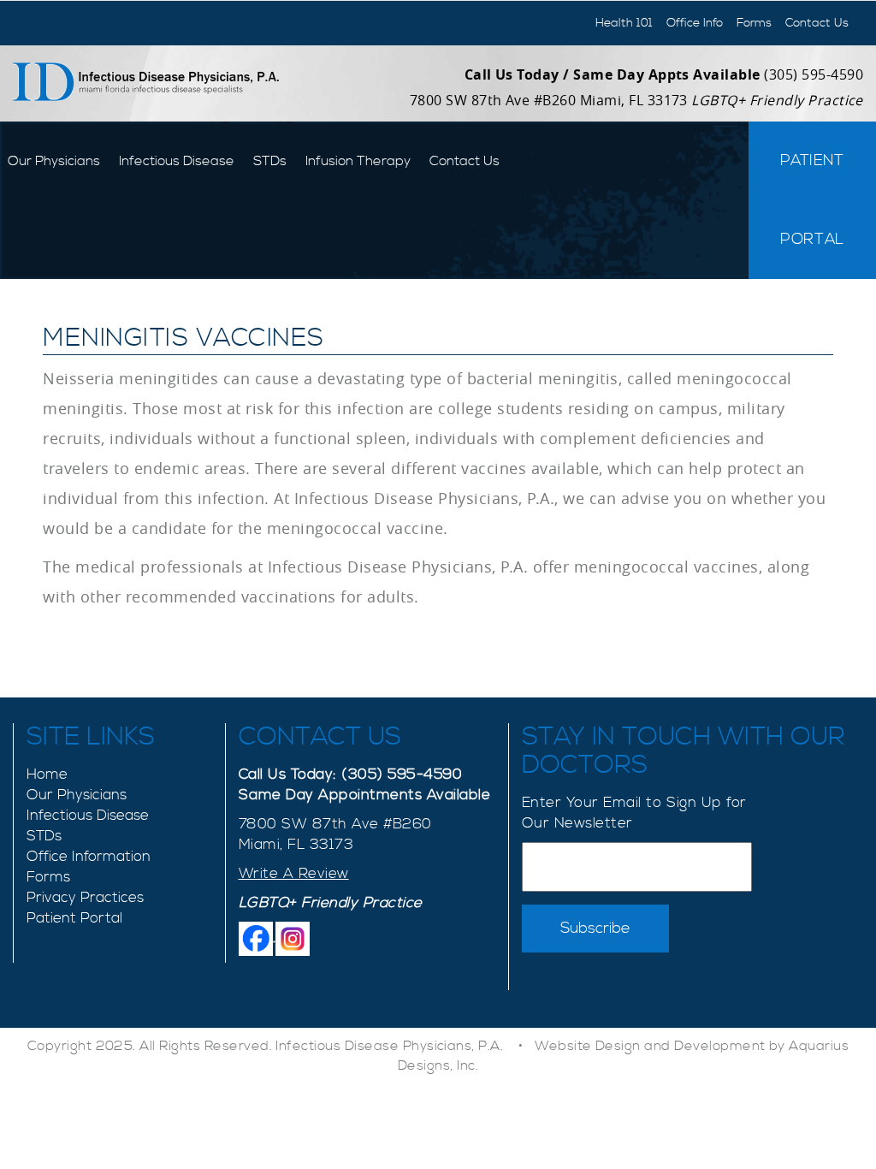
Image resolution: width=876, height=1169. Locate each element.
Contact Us (817, 23)
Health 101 (624, 23)
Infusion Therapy (358, 160)
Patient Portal (812, 200)
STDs (270, 160)
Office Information (89, 856)
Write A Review (294, 873)
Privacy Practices (85, 897)
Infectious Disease (176, 160)
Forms (754, 23)
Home (47, 774)
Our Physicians (54, 160)
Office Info (694, 23)
